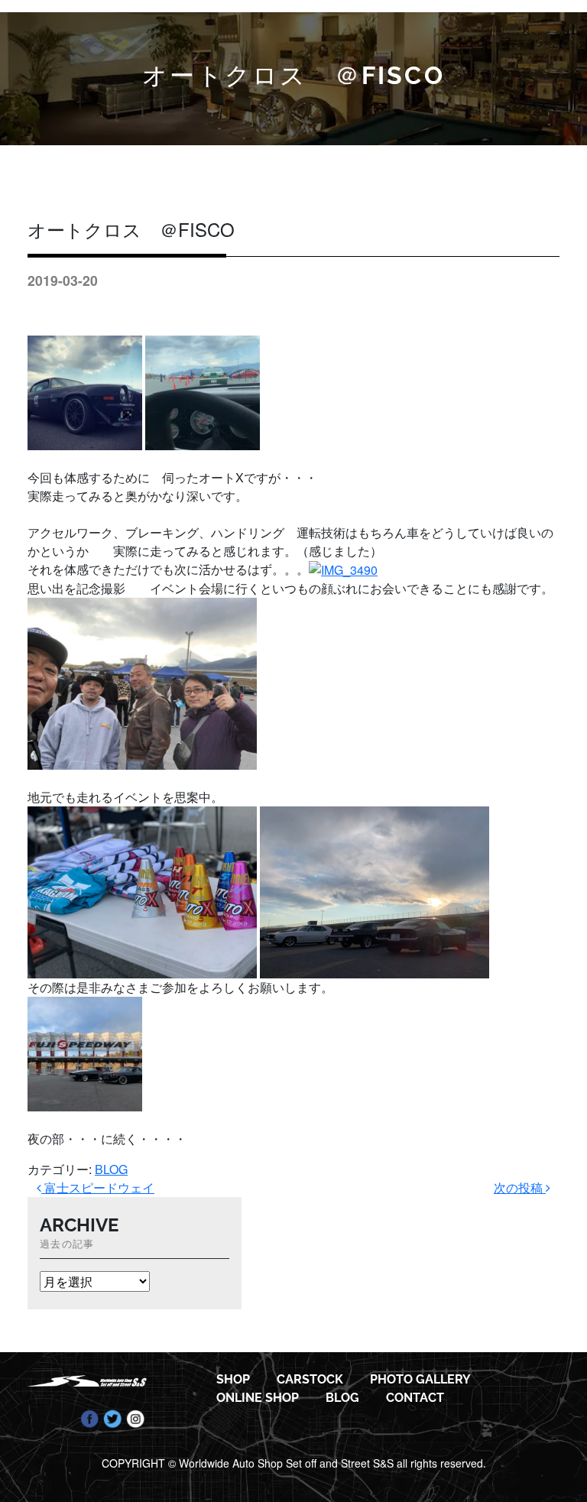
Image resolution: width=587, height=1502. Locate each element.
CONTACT (415, 1397)
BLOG (111, 1169)
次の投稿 (520, 1187)
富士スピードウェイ (97, 1187)
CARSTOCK (310, 1379)
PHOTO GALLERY (420, 1379)
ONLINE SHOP (257, 1397)
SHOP (233, 1379)
